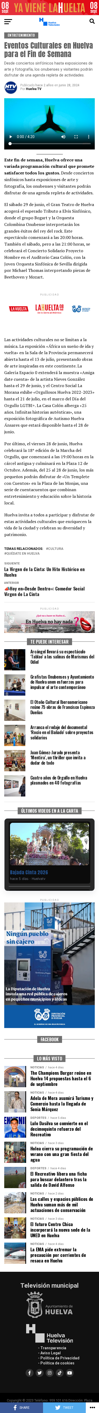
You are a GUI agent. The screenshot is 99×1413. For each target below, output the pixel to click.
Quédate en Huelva (23, 553)
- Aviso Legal (49, 1353)
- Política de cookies (56, 1363)
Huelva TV (33, 89)
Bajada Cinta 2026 (29, 872)
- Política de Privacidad (58, 1358)
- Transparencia (52, 1348)
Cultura (55, 549)
